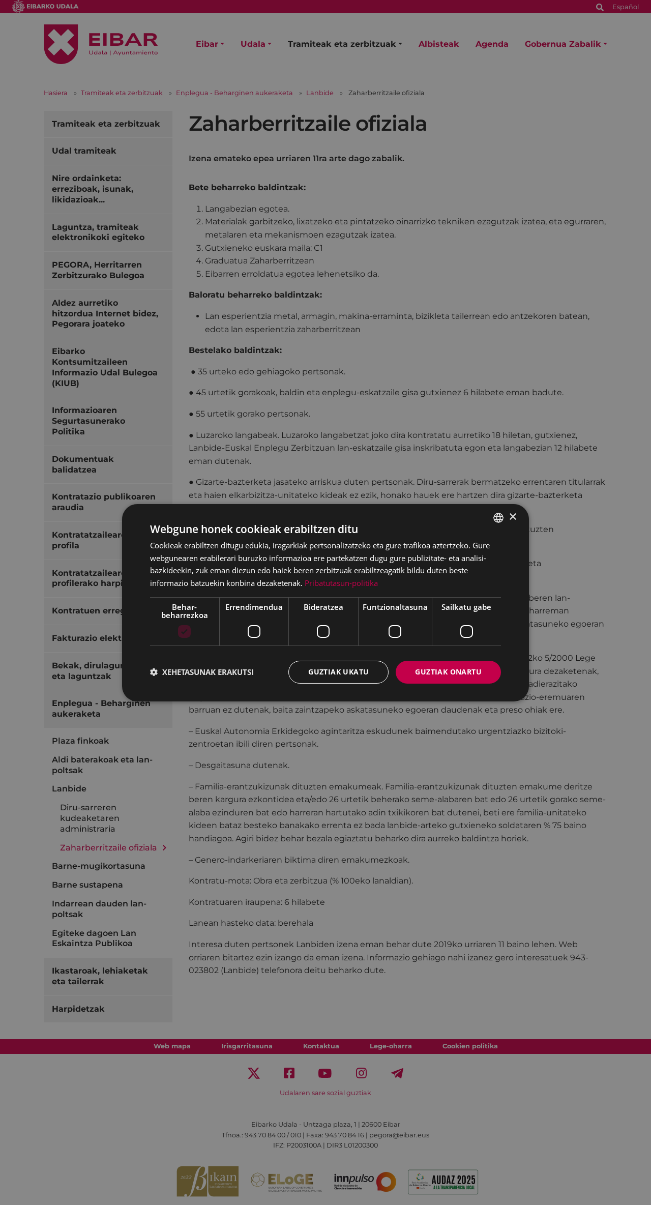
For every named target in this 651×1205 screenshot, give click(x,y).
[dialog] (325, 602)
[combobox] (498, 517)
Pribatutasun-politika (341, 583)
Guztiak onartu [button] (448, 672)
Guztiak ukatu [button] (338, 672)
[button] (202, 672)
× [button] (512, 517)
